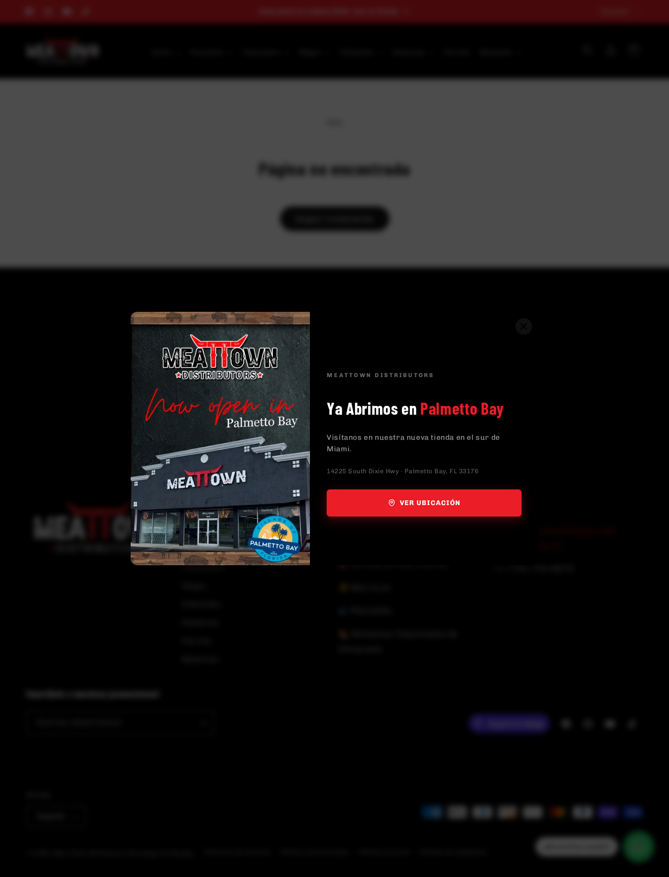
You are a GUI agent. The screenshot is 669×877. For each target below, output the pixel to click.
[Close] (523, 326)
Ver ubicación (430, 503)
